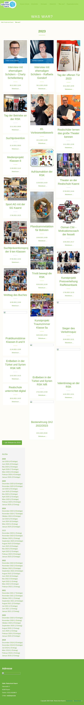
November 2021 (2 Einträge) (12, 596)
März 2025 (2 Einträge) (10, 499)
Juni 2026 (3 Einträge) (10, 464)
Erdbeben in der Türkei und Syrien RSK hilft (42, 381)
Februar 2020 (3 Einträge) (11, 633)
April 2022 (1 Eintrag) (10, 581)
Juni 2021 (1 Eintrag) (9, 609)
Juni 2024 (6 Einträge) (10, 521)
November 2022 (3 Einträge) (12, 566)
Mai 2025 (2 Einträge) (10, 494)
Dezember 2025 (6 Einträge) (12, 483)
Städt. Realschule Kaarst (7, 22)
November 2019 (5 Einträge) (12, 645)
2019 (4, 640)
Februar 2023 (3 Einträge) (11, 554)
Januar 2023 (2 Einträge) (11, 556)
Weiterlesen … (16, 88)
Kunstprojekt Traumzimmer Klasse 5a (42, 324)
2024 (4, 508)
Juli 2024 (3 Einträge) (10, 519)
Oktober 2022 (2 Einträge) (11, 568)
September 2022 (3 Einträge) (12, 571)
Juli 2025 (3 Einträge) (10, 489)
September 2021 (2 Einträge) (12, 601)
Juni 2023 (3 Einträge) (10, 546)
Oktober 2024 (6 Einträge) (11, 516)
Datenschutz (77, 701)
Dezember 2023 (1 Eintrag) (12, 533)
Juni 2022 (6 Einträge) (10, 576)
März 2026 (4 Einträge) (10, 472)
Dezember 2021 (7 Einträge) (12, 593)
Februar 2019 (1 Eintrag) (11, 653)
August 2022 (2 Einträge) (11, 573)
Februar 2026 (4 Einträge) (11, 474)
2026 (4, 459)
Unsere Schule (24, 4)
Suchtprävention (15, 138)
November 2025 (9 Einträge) (12, 486)
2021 (4, 590)
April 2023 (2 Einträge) (10, 551)
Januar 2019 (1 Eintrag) (10, 656)
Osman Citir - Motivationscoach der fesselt (68, 231)
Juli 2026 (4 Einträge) (10, 461)
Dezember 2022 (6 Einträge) (12, 563)
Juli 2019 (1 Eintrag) (9, 648)
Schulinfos (34, 4)
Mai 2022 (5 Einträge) (10, 579)
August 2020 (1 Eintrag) (10, 628)
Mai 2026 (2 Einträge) (10, 467)
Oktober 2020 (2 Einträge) (11, 623)
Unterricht (53, 4)
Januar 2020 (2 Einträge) (11, 636)
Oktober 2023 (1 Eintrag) (11, 538)
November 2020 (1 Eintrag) (12, 620)
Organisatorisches (72, 4)
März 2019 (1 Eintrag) (10, 650)
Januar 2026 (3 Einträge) (11, 477)
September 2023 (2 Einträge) (12, 541)
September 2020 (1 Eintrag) (12, 625)
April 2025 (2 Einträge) (10, 497)
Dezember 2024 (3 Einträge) (12, 511)
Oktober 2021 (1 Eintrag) (11, 598)
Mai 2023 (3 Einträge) (10, 549)
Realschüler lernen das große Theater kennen (68, 133)
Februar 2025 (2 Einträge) (11, 502)
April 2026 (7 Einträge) (10, 469)
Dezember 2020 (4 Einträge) (12, 618)
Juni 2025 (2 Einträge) (10, 491)
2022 (4, 560)
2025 (4, 481)
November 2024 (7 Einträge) (12, 514)
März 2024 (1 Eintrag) (10, 524)
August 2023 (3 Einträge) (11, 543)
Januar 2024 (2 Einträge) (11, 527)
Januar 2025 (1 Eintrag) (10, 504)
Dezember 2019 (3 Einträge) (12, 642)
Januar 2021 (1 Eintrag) (10, 611)
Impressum (69, 701)
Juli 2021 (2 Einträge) (10, 606)
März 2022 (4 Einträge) (10, 584)
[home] (8, 4)
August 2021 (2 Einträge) (11, 603)
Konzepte (44, 4)
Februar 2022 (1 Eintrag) (11, 587)
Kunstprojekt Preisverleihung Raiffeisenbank (68, 281)
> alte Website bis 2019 (11, 442)
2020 (4, 615)
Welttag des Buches (15, 294)
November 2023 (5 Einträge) (12, 536)
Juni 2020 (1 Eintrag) (9, 631)
